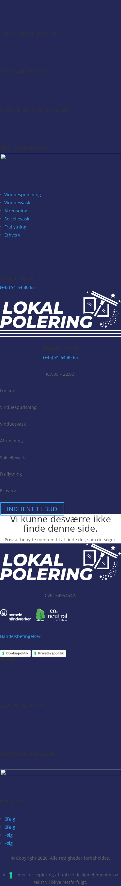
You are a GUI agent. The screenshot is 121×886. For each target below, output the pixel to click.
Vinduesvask (17, 203)
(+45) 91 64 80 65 (17, 287)
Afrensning (15, 211)
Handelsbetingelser (20, 636)
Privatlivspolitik (51, 653)
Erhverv (12, 235)
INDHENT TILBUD (32, 509)
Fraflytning (15, 227)
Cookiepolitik (17, 653)
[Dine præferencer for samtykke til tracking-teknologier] (11, 875)
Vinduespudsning (22, 194)
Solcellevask (16, 219)
